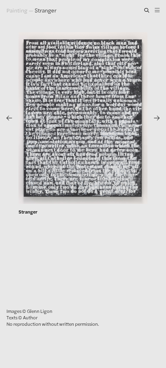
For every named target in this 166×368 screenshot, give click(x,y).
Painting (16, 10)
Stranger (45, 10)
